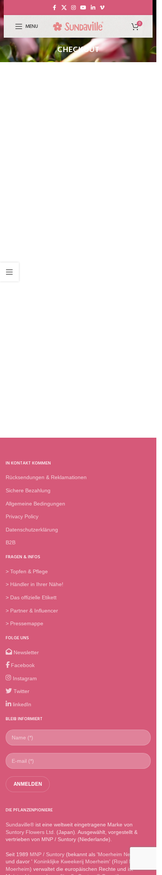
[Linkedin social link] (93, 8)
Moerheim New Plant (123, 854)
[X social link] (64, 8)
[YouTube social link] (83, 8)
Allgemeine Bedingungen (35, 504)
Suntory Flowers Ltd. (30, 832)
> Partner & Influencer (32, 611)
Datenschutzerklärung (32, 530)
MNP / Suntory (47, 854)
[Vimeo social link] (102, 8)
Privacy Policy (22, 516)
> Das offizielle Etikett (31, 597)
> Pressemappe (24, 623)
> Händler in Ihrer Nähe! (34, 584)
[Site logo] (78, 26)
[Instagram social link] (73, 8)
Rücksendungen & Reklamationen (46, 477)
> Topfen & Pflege (27, 571)
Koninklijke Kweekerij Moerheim (70, 861)
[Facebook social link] (54, 8)
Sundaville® (20, 825)
